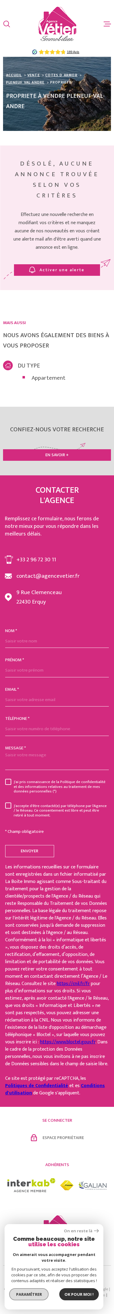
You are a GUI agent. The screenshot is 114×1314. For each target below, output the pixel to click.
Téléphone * (17, 718)
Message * (15, 748)
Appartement (48, 378)
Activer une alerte (62, 269)
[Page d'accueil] (57, 24)
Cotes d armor (61, 75)
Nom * (11, 630)
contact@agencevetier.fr (48, 576)
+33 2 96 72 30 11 (36, 559)
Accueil (14, 75)
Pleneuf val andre (25, 82)
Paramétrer (29, 1294)
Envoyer (29, 850)
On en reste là (78, 1231)
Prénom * (14, 660)
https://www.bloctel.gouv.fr (67, 1042)
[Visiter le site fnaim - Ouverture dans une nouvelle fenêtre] (67, 1185)
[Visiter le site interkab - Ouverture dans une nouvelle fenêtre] (31, 1185)
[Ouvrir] (6, 24)
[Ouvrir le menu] (107, 24)
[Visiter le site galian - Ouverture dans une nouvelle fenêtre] (92, 1185)
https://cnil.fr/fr (73, 984)
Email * (12, 689)
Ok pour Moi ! (79, 1294)
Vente (33, 75)
